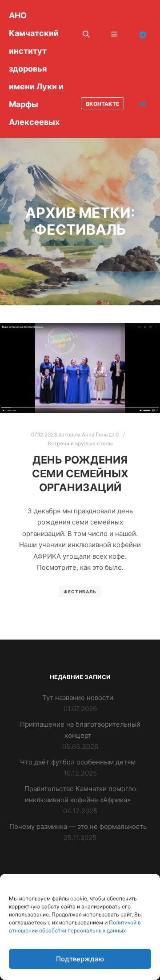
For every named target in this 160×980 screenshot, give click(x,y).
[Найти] (86, 34)
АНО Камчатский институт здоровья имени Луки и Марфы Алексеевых (36, 69)
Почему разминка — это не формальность (78, 826)
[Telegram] (142, 34)
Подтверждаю (80, 959)
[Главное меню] (114, 34)
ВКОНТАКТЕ (102, 103)
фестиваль (80, 591)
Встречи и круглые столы (80, 443)
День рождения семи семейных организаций (80, 473)
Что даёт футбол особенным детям (78, 762)
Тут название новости (77, 697)
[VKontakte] (142, 103)
